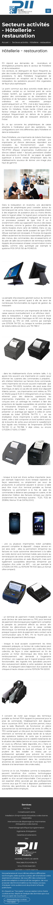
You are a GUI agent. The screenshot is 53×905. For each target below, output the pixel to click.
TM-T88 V (34, 326)
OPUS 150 (19, 248)
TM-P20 (33, 567)
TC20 (40, 497)
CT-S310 (13, 430)
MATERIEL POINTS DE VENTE (26, 859)
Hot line (26, 808)
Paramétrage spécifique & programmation (26, 828)
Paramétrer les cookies (17, 899)
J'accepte (11, 902)
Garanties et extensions (26, 835)
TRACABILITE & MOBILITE (26, 862)
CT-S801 (22, 430)
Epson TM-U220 (13, 386)
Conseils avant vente (26, 812)
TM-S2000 (45, 669)
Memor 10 (14, 500)
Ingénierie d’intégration (26, 831)
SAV (26, 838)
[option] (14, 273)
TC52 (46, 497)
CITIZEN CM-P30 (10, 567)
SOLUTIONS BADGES (27, 866)
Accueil (5, 42)
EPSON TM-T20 (13, 323)
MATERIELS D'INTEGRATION (26, 870)
